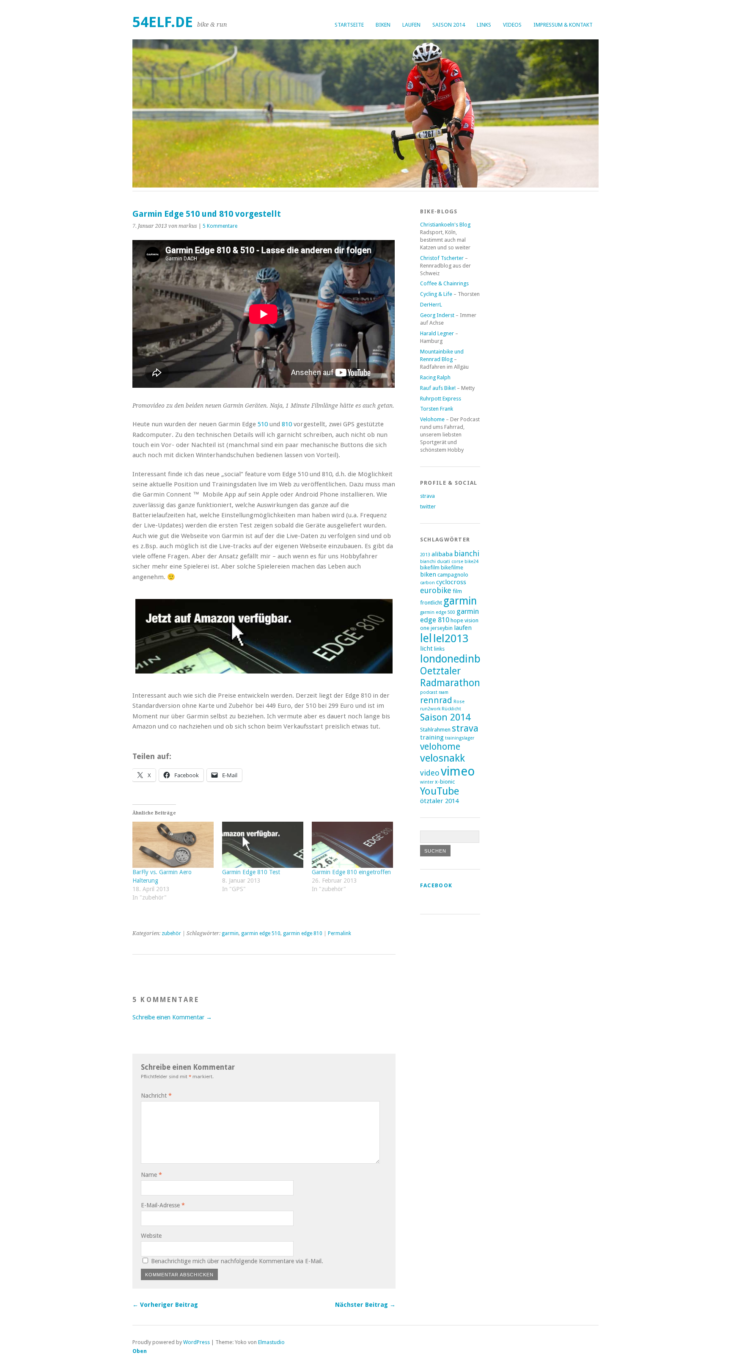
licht (426, 648)
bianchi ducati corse (441, 561)
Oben (139, 1351)
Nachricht (156, 1095)
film (457, 591)
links (484, 25)
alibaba (442, 554)
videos (512, 25)
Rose (458, 701)
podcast (428, 692)
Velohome (432, 419)
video (430, 772)
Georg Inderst (437, 315)
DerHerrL (431, 304)
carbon (427, 582)
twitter (428, 506)
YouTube (439, 791)
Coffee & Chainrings (444, 283)
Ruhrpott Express (440, 398)
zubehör (171, 933)
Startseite (349, 25)
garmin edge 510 (260, 933)
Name (151, 1174)
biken (383, 25)
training (432, 737)
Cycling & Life (436, 294)
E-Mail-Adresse (163, 1205)
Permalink (339, 933)
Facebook (436, 885)
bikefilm (430, 567)
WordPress (196, 1342)
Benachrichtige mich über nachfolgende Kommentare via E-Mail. (237, 1261)
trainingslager (459, 738)
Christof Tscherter (442, 258)
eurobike (435, 590)
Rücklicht (451, 709)
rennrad (436, 700)
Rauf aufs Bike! (438, 388)
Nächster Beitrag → (365, 1304)
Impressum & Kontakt (563, 25)
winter (427, 782)
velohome (440, 746)
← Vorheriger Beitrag (165, 1304)
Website (151, 1235)
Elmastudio (271, 1342)
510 (263, 424)
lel (426, 638)
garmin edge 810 (302, 933)
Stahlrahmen (435, 729)
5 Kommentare (220, 226)
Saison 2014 (448, 25)
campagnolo (452, 574)
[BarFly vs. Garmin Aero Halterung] (173, 845)
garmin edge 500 (437, 612)
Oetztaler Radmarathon (450, 677)
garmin (230, 933)
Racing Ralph (435, 377)
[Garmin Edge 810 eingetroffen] (352, 845)
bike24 (471, 561)
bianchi (466, 553)
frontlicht (431, 602)
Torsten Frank (436, 409)
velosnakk (442, 758)
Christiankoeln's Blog (445, 224)
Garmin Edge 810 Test (251, 872)
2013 (425, 555)
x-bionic (445, 781)
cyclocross (451, 582)
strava (427, 496)
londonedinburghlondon (478, 658)
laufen (411, 25)
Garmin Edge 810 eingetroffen (351, 872)
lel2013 (450, 638)
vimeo (458, 771)
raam (443, 692)
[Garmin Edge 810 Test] (262, 845)
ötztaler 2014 (439, 801)
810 (287, 424)
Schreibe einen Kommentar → (172, 1017)
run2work (430, 709)
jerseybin (442, 628)
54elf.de (162, 22)
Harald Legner (437, 333)
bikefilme (452, 567)
